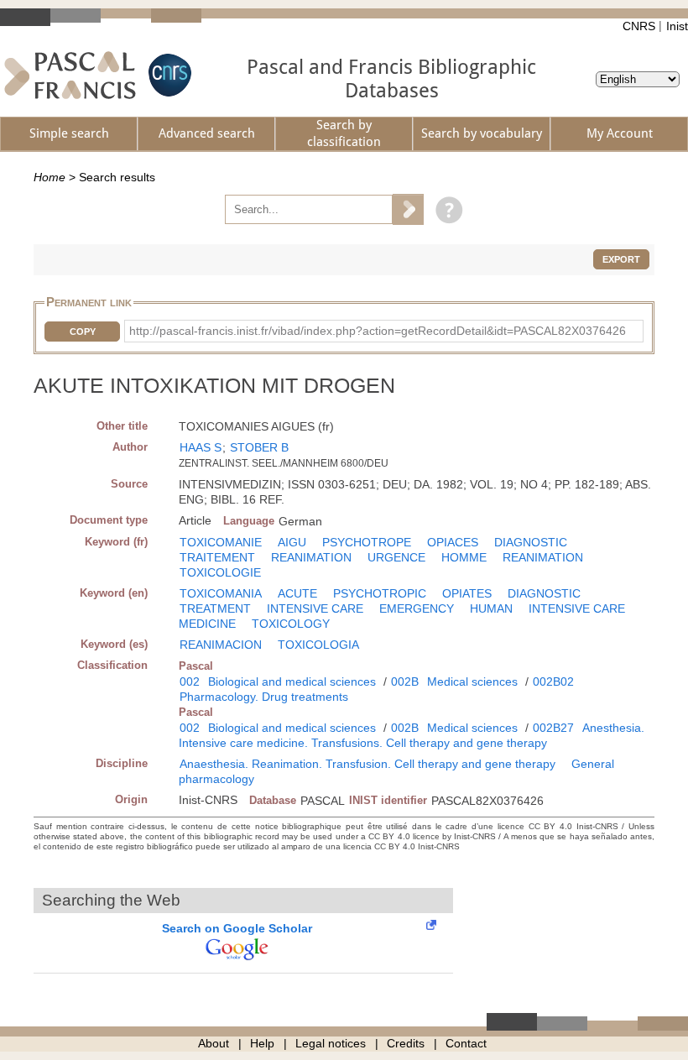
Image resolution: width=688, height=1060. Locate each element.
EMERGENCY (416, 608)
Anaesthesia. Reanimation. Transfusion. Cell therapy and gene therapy (367, 763)
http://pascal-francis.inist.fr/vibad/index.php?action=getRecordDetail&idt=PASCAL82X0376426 (377, 330)
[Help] (445, 209)
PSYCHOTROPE (366, 542)
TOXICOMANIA (221, 593)
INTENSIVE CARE (315, 608)
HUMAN (491, 608)
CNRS (639, 26)
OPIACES (452, 542)
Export (621, 259)
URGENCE (396, 557)
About (213, 1043)
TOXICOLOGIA (318, 644)
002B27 (553, 727)
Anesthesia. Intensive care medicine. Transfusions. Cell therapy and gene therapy (411, 735)
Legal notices (330, 1043)
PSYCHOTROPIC (379, 593)
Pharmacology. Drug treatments (264, 696)
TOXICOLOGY (291, 623)
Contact (466, 1043)
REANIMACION (221, 644)
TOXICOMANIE (221, 542)
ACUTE (297, 593)
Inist (677, 26)
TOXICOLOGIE (220, 572)
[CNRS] (167, 75)
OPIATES (467, 593)
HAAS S (201, 447)
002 (190, 681)
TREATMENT (215, 608)
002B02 (553, 681)
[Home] (70, 75)
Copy (83, 331)
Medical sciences (472, 681)
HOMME (464, 557)
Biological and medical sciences (292, 681)
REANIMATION (311, 557)
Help (262, 1043)
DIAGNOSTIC (530, 542)
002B (405, 681)
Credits (406, 1043)
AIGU (292, 542)
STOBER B (259, 447)
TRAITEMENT (217, 557)
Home (49, 177)
